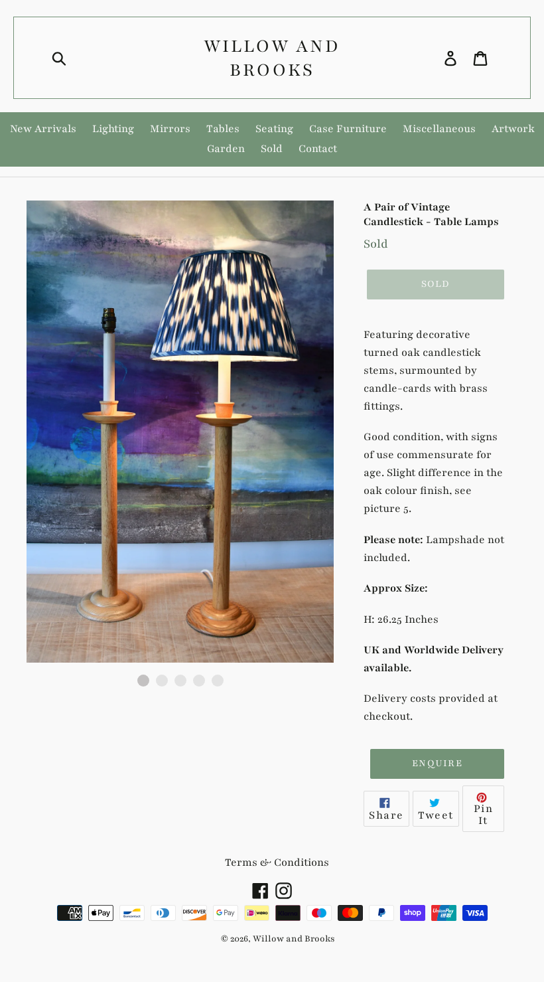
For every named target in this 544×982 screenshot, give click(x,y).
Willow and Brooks (272, 58)
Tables (222, 129)
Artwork (513, 129)
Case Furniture (348, 129)
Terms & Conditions (277, 862)
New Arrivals (43, 129)
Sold (272, 148)
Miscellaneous (439, 129)
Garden (226, 148)
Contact (318, 148)
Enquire (437, 763)
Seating (274, 129)
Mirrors (170, 129)
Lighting (113, 129)
